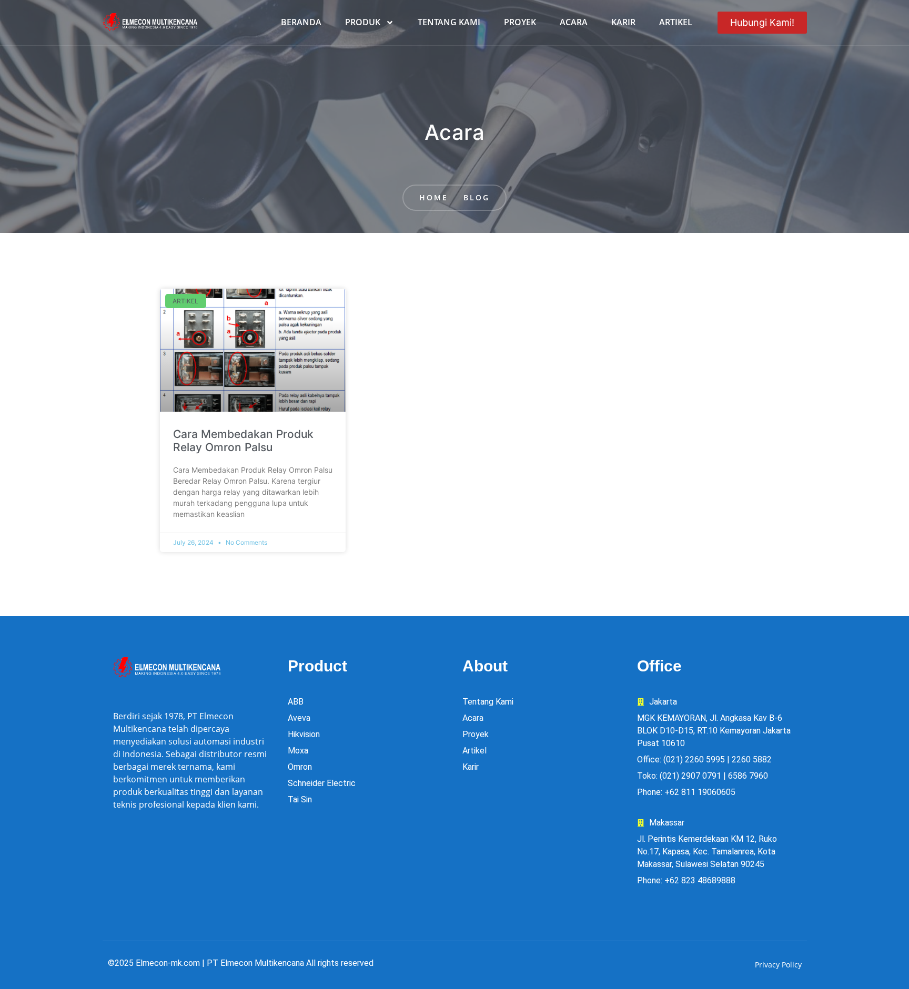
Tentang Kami (449, 22)
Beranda (301, 22)
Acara (574, 22)
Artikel (675, 22)
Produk (362, 22)
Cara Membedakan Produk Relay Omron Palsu (243, 440)
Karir (623, 22)
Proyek (520, 22)
